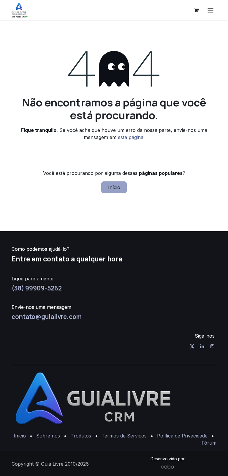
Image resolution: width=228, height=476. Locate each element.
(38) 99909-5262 (37, 288)
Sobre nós (48, 436)
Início (114, 187)
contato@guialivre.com (47, 316)
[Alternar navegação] (210, 10)
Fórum (209, 443)
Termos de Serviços (124, 436)
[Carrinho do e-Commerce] (196, 10)
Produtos (80, 436)
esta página (130, 137)
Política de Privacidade (182, 436)
